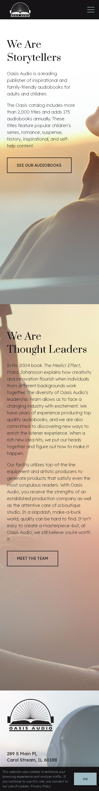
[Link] (20, 9)
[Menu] (91, 10)
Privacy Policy (41, 786)
